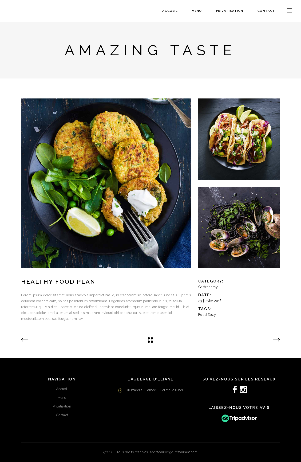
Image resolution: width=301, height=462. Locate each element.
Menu (62, 397)
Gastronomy (208, 287)
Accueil (62, 389)
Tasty (212, 315)
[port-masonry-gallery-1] (106, 183)
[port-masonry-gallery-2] (239, 227)
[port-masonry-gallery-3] (239, 139)
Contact (62, 415)
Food (202, 315)
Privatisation (62, 406)
